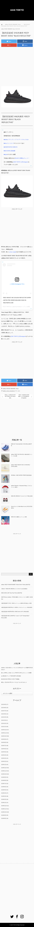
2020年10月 (4, 736)
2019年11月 (4, 771)
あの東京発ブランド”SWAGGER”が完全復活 (11, 676)
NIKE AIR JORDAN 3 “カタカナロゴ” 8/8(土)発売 (22, 496)
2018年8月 (3, 818)
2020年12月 (4, 729)
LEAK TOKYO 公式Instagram (20, 162)
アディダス (17, 391)
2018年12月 (4, 805)
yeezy (7, 391)
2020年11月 (4, 733)
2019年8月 (3, 780)
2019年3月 (3, 796)
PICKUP (5, 28)
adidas (2, 28)
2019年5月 (3, 789)
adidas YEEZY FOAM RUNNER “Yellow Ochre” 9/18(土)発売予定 (15, 584)
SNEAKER (10, 28)
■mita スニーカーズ (9, 143)
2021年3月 (3, 720)
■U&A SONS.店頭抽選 (9, 150)
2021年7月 (3, 710)
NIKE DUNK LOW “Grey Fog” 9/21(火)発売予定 (11, 593)
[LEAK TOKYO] (17, 10)
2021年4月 (3, 717)
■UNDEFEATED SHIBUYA (10, 147)
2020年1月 (3, 764)
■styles (5, 154)
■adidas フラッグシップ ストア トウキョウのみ (16, 139)
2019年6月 (3, 786)
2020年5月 (3, 752)
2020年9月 (3, 739)
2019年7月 (3, 783)
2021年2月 (3, 723)
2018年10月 (4, 812)
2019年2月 (3, 799)
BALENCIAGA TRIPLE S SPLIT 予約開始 (10, 679)
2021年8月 (3, 707)
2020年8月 (3, 742)
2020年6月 (3, 748)
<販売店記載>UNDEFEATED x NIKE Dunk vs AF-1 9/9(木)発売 (15, 611)
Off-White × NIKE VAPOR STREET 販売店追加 (21, 475)
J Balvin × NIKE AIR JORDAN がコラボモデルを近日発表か (14, 588)
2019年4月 (3, 793)
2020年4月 (3, 755)
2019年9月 (3, 777)
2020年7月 (3, 745)
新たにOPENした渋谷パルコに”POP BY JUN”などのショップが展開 (16, 672)
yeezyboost (12, 391)
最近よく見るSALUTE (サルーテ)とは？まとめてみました (14, 682)
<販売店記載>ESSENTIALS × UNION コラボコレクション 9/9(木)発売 (16, 607)
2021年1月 (3, 726)
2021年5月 (3, 714)
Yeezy (13, 28)
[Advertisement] (17, 66)
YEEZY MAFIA (6, 306)
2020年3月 (3, 758)
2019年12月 (4, 767)
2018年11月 (4, 808)
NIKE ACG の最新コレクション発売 (19, 516)
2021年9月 (3, 704)
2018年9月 (3, 815)
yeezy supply (12, 252)
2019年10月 (4, 774)
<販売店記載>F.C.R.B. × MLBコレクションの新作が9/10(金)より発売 (16, 603)
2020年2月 (3, 761)
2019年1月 (3, 802)
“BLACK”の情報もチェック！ (22, 158)
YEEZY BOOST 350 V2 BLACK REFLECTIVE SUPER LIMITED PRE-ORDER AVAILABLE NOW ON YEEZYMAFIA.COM (17, 300)
